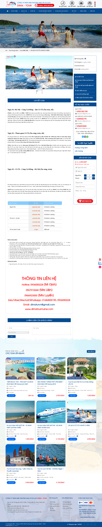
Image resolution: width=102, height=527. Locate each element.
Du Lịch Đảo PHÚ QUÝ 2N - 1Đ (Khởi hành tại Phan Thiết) (19, 426)
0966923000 (82, 126)
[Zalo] (100, 263)
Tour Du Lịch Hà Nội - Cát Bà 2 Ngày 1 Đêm (51, 470)
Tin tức (74, 11)
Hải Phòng (41, 465)
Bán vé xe (65, 506)
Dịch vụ (24, 11)
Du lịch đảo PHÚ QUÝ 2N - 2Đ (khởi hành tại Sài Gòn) (50, 426)
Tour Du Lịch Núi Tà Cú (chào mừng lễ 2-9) (80, 383)
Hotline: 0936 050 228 (45, 5)
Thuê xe (32, 11)
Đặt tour (11, 395)
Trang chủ (7, 11)
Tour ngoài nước (61, 11)
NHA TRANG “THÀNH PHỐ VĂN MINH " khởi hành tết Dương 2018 (50, 383)
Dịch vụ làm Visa (67, 508)
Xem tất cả (91, 351)
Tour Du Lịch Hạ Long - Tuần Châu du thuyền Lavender (20, 470)
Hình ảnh (83, 11)
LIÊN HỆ (92, 11)
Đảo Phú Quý (11, 378)
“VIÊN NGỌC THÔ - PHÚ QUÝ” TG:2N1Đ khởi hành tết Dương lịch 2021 (20, 383)
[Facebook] (84, 524)
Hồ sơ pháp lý (67, 502)
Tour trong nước (45, 11)
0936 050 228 (82, 111)
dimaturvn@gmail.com (42, 304)
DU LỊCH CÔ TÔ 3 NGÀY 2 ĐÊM (79, 425)
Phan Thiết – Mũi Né (74, 378)
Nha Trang (41, 378)
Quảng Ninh (85, 69)
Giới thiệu (14, 11)
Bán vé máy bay (67, 504)
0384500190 (82, 118)
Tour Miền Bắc (24, 50)
